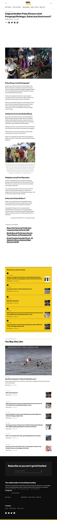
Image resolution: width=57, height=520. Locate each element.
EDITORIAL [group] (8, 7)
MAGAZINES (24, 497)
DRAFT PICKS (31, 497)
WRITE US (38, 497)
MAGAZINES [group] (26, 7)
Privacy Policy (12, 508)
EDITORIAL (7, 497)
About (6, 508)
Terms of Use (20, 508)
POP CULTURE (16, 7)
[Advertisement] (28, 37)
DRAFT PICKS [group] (34, 7)
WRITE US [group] (42, 7)
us (7, 224)
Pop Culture (8, 11)
